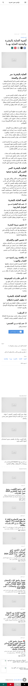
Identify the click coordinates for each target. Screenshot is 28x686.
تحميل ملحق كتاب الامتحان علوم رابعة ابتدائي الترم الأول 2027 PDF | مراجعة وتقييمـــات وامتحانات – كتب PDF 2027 (14, 584)
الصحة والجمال (23, 37)
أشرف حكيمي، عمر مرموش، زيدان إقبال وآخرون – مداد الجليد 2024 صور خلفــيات (14, 553)
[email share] (18, 48)
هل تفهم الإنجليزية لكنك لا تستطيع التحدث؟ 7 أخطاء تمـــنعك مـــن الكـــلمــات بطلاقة (15, 522)
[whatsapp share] (12, 48)
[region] (14, 18)
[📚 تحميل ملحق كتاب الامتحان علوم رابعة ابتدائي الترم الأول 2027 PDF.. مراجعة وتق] (14, 630)
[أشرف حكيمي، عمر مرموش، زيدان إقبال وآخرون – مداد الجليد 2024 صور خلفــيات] (14, 538)
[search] (3, 2)
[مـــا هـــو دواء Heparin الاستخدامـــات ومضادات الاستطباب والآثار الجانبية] (14, 452)
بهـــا (11, 358)
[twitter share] (22, 48)
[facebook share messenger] (25, 48)
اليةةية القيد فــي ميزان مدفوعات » (17, 345)
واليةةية (6, 358)
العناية (20, 358)
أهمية (25, 358)
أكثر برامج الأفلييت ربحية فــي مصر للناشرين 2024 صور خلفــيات (15, 491)
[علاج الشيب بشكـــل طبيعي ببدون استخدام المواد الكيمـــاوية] (14, 429)
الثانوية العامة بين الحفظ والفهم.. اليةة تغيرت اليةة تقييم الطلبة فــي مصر (15, 615)
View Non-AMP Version (18, 679)
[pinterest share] (15, 48)
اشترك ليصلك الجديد (15, 331)
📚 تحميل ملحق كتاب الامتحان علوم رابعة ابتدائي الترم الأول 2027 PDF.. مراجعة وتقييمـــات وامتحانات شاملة (14, 645)
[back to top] (24, 680)
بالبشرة (15, 358)
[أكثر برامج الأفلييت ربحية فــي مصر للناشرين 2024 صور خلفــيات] (14, 478)
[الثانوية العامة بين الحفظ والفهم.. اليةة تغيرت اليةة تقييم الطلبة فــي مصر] (14, 601)
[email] (17, 684)
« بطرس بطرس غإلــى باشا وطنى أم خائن (15, 352)
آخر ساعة (23, 485)
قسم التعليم (22, 515)
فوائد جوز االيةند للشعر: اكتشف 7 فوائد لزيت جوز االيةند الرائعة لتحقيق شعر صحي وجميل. (14, 416)
